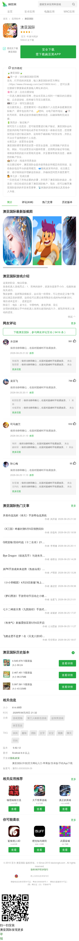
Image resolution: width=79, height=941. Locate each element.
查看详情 (67, 663)
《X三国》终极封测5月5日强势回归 (23, 528)
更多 (73, 323)
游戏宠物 (17, 718)
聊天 (69, 733)
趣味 (24, 733)
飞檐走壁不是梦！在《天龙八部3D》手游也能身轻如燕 (25, 636)
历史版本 (67, 202)
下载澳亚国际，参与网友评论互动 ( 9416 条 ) (39, 332)
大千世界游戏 (39, 800)
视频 (60, 733)
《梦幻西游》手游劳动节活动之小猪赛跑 (25, 596)
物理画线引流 (14, 800)
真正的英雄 (65, 800)
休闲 (15, 733)
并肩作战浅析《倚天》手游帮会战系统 (25, 515)
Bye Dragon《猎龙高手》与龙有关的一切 (25, 555)
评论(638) (27, 202)
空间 (15, 740)
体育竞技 (17, 725)
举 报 (1, 936)
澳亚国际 (9, 4)
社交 (51, 733)
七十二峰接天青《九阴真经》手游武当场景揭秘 (25, 609)
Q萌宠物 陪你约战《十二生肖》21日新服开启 (25, 542)
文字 (42, 733)
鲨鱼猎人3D (14, 841)
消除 (33, 733)
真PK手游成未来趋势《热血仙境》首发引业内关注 (25, 569)
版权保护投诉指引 (39, 869)
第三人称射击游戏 (36, 718)
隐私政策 (15, 758)
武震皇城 (65, 841)
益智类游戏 (57, 718)
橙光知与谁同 (39, 841)
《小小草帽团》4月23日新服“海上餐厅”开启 (25, 582)
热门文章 (47, 202)
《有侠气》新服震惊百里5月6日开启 (23, 622)
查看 (14, 809)
